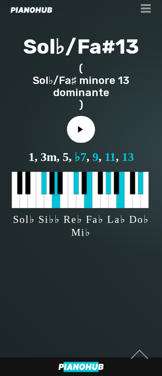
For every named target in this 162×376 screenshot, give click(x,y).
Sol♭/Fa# (69, 46)
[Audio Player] (81, 129)
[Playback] (80, 129)
